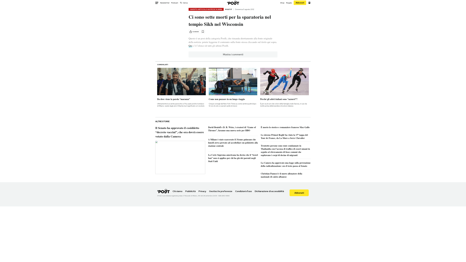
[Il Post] (233, 3)
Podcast (174, 3)
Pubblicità (190, 191)
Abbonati (300, 2)
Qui (190, 45)
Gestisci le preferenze (220, 191)
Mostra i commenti (233, 54)
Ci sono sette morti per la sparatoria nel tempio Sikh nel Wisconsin (230, 20)
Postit (228, 9)
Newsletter (165, 3)
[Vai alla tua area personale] (309, 2)
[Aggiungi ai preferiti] (203, 32)
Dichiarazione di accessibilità (269, 191)
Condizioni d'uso (243, 191)
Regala (289, 3)
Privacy (202, 191)
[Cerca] (181, 3)
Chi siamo (177, 191)
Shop (282, 3)
